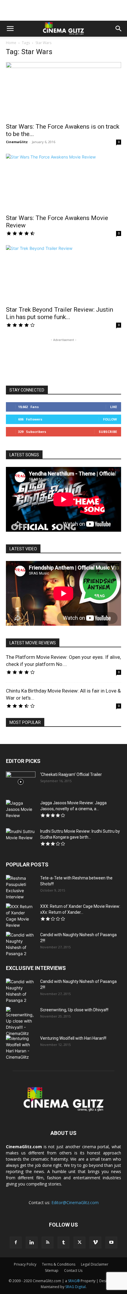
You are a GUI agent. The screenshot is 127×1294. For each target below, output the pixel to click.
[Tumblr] (63, 1242)
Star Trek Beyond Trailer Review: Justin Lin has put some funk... (59, 313)
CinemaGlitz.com (24, 1146)
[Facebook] (16, 1242)
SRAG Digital (75, 1286)
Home (11, 42)
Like (113, 407)
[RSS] (47, 1242)
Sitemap (51, 1270)
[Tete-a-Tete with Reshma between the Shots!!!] (20, 887)
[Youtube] (111, 1242)
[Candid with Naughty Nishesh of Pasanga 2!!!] (20, 944)
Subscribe (108, 431)
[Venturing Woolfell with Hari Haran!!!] (20, 1047)
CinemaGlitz (17, 142)
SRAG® (74, 1280)
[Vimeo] (95, 1242)
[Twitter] (79, 1242)
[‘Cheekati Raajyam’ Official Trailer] (20, 781)
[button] (10, 29)
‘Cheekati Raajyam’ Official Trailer (71, 774)
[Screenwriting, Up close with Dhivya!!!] (20, 1021)
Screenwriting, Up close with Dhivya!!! (74, 1009)
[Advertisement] (63, 10)
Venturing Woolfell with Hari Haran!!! (73, 1038)
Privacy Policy (25, 1264)
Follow (110, 419)
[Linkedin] (32, 1242)
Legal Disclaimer (94, 1264)
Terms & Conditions (58, 1264)
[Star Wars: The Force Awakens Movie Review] (63, 182)
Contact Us (73, 1270)
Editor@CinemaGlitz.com (75, 1202)
